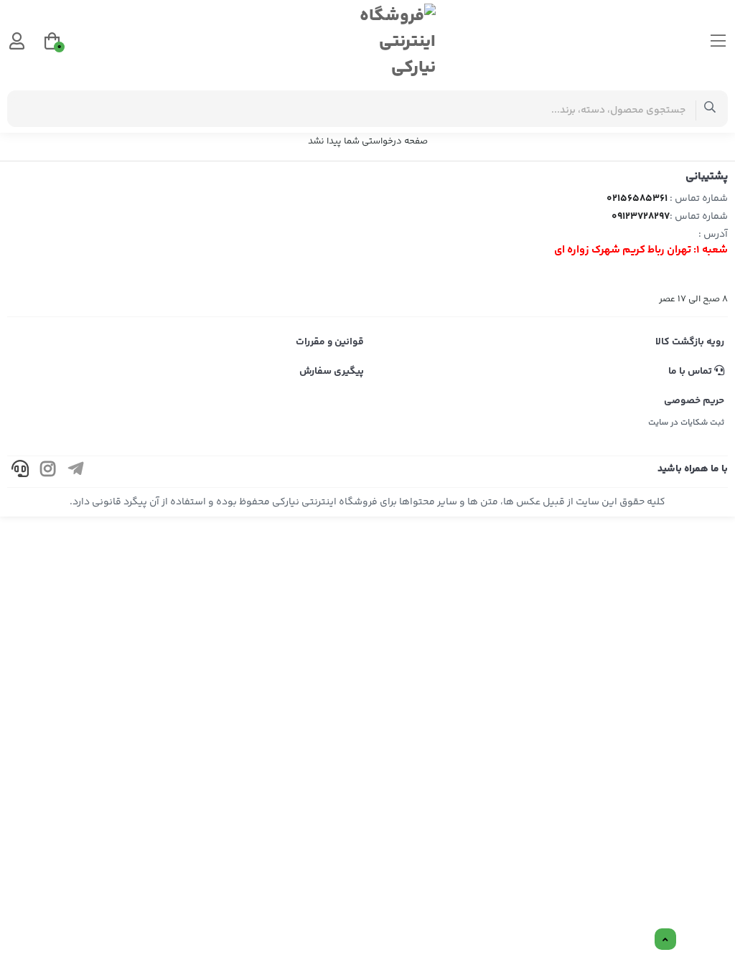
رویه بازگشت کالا (689, 342)
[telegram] (76, 471)
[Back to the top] (665, 940)
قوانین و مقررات (330, 342)
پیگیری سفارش (331, 372)
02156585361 (637, 199)
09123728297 (641, 217)
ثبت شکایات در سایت (686, 423)
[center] (710, 108)
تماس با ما (691, 372)
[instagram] (48, 471)
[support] (20, 471)
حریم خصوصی (694, 401)
